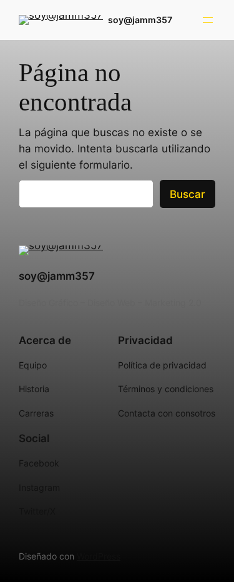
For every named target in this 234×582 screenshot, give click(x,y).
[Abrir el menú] (207, 19)
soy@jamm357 (140, 19)
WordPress (98, 556)
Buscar (187, 194)
